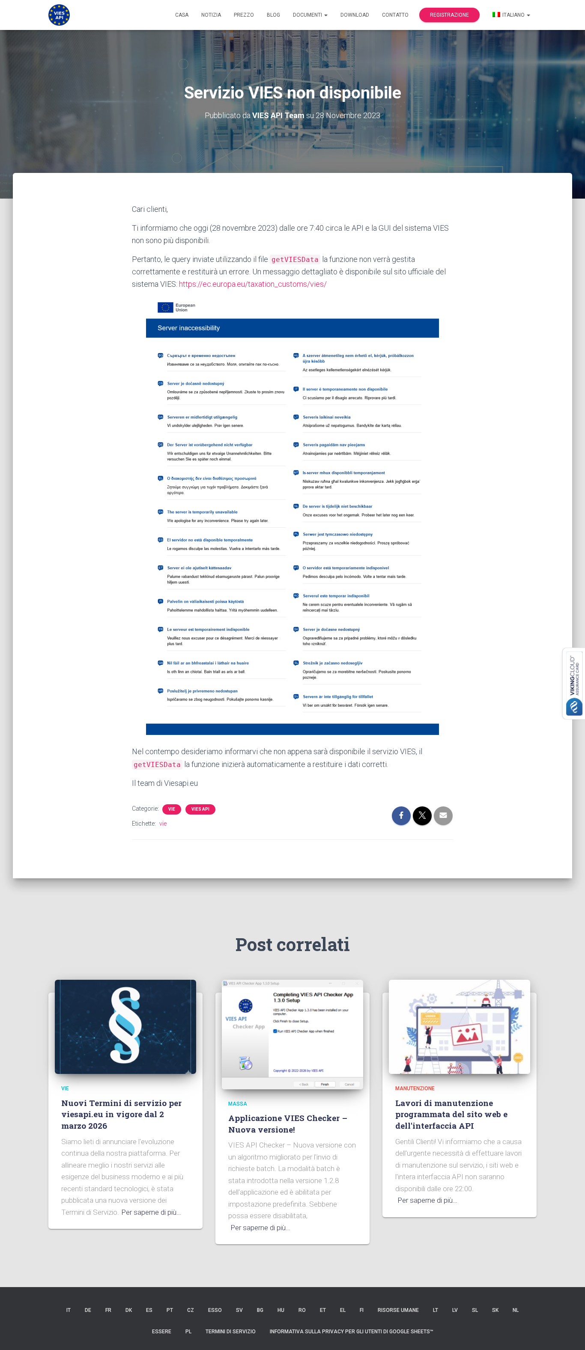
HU (281, 1310)
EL (343, 1310)
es (149, 1310)
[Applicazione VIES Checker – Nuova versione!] (292, 1034)
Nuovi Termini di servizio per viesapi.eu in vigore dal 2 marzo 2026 (121, 1114)
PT (170, 1310)
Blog (273, 15)
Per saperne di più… (151, 1212)
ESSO (215, 1310)
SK (495, 1310)
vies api (200, 809)
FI (362, 1310)
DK (128, 1310)
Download (354, 15)
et (323, 1310)
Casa (181, 15)
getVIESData (295, 260)
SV (239, 1310)
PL (188, 1332)
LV (455, 1310)
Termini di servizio (231, 1332)
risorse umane (398, 1310)
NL (516, 1310)
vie (171, 809)
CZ (190, 1310)
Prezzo (244, 15)
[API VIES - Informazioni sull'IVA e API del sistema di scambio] (59, 15)
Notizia (211, 15)
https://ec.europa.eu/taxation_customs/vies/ (253, 284)
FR (108, 1310)
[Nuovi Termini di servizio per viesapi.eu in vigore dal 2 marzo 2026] (125, 1026)
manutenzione (415, 1088)
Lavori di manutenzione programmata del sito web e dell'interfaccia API (451, 1114)
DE (88, 1310)
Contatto (395, 15)
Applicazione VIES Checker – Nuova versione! (287, 1123)
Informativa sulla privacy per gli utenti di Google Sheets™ (351, 1332)
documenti (308, 15)
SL (475, 1310)
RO (302, 1310)
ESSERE (161, 1332)
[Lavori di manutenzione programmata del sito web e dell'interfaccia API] (459, 1026)
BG (260, 1310)
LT (435, 1310)
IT (68, 1310)
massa (237, 1104)
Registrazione (449, 15)
